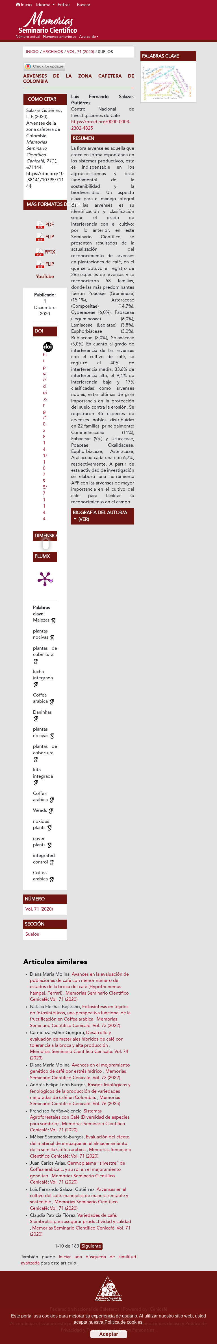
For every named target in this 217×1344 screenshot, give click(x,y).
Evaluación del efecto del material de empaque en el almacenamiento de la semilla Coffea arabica (80, 1143)
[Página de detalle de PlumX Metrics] (45, 579)
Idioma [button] (43, 5)
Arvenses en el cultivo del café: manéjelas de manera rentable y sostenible (79, 1196)
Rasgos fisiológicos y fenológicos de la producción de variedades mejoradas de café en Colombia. (80, 1091)
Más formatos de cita (47, 204)
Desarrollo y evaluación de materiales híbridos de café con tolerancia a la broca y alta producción (76, 1039)
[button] (88, 36)
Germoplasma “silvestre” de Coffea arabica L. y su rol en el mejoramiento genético (77, 1169)
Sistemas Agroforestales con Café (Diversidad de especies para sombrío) (79, 1117)
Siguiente (91, 1246)
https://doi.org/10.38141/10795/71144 (45, 437)
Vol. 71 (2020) (80, 52)
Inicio (26, 5)
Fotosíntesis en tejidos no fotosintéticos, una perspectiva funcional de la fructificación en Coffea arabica (80, 1013)
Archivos (53, 52)
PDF (49, 225)
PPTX (49, 252)
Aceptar (108, 1334)
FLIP (49, 237)
